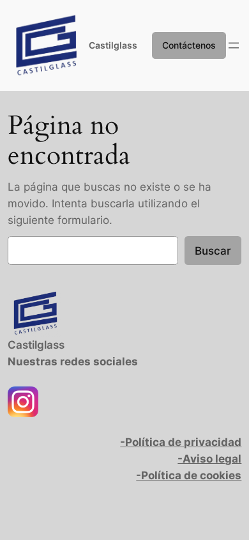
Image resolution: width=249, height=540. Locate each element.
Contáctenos (189, 45)
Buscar (213, 250)
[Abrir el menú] (233, 45)
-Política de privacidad (180, 442)
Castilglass (113, 45)
